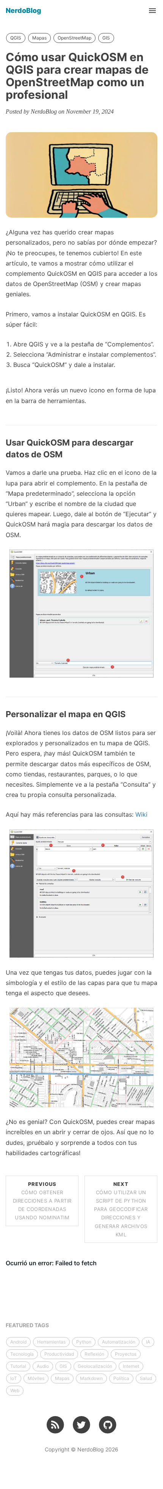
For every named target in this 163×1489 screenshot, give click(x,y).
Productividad (59, 1354)
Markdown (91, 1378)
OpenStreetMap (74, 38)
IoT (13, 1378)
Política (121, 1378)
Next (121, 1209)
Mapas (39, 38)
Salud (146, 1378)
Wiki (141, 814)
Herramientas (51, 1342)
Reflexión (94, 1354)
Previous (42, 1200)
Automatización (118, 1342)
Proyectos (125, 1354)
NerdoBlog (23, 10)
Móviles (36, 1378)
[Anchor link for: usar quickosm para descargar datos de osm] (67, 454)
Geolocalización (95, 1366)
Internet (131, 1366)
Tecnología (22, 1354)
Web (14, 1390)
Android (18, 1342)
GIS (106, 38)
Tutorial (18, 1366)
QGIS (15, 38)
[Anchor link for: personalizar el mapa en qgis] (129, 714)
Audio (43, 1366)
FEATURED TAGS (27, 1325)
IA (148, 1342)
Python (83, 1342)
